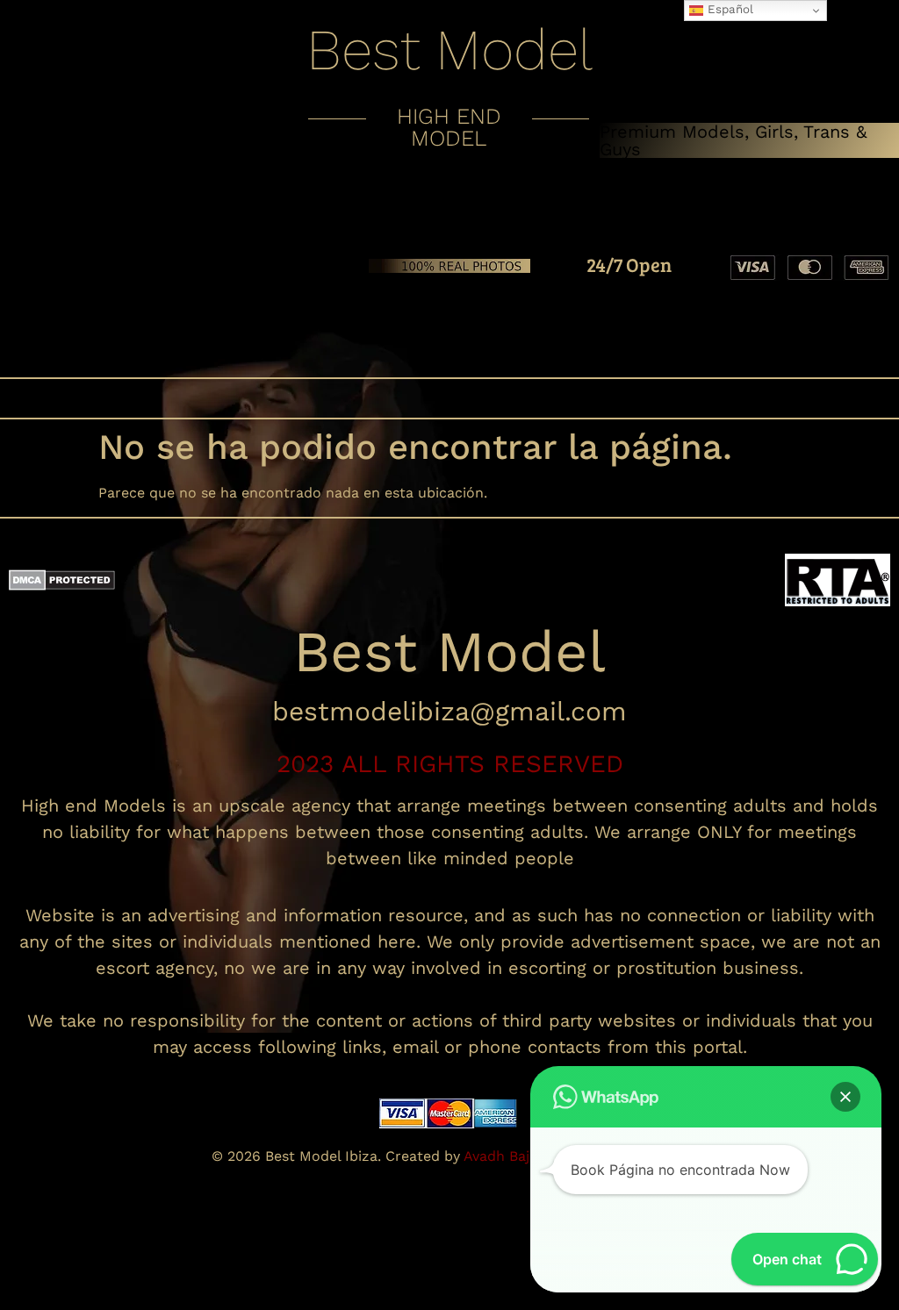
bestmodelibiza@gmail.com (449, 711)
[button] (449, 398)
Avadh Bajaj (504, 1156)
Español (728, 9)
